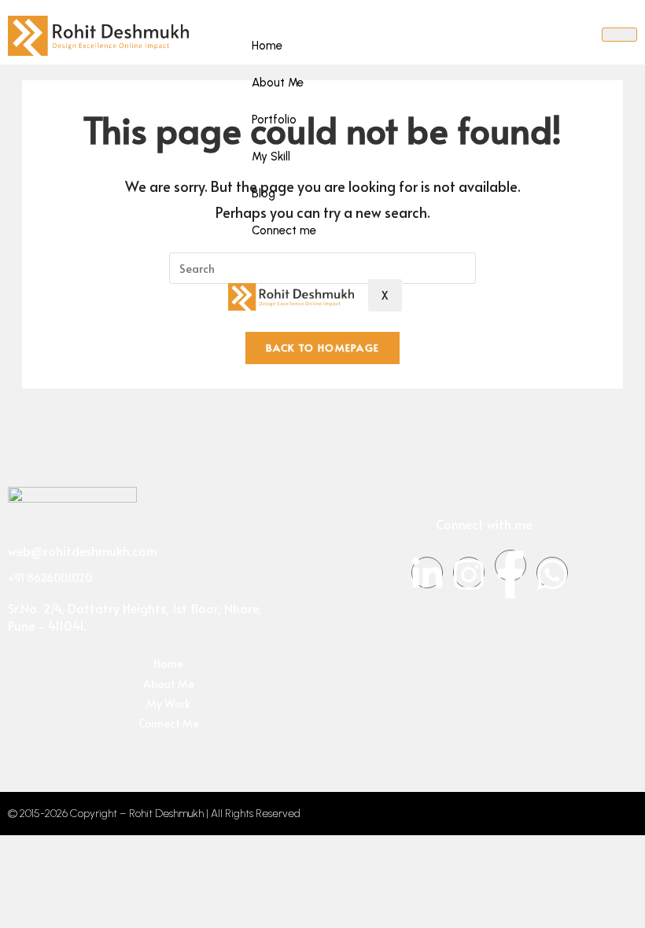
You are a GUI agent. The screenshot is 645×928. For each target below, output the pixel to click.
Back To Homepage (323, 348)
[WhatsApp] (552, 572)
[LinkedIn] (427, 572)
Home (267, 46)
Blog (263, 193)
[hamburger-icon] (619, 35)
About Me (278, 82)
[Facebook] (510, 565)
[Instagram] (469, 572)
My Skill (271, 156)
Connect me (284, 230)
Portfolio (274, 119)
